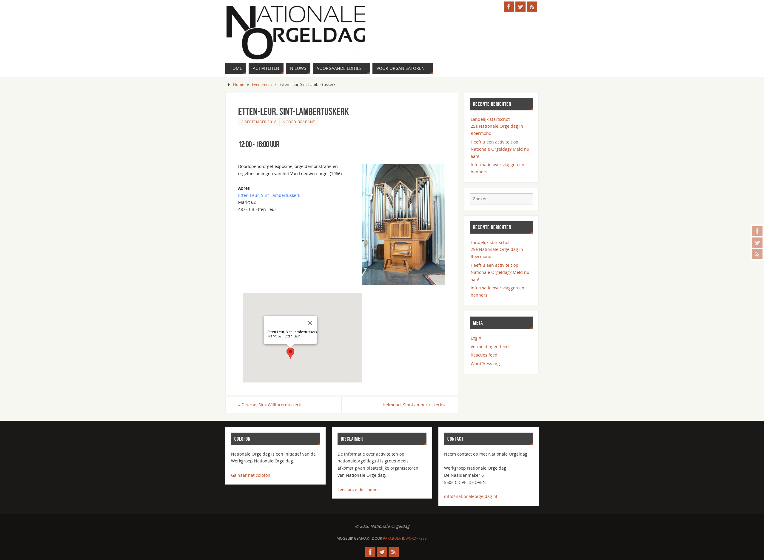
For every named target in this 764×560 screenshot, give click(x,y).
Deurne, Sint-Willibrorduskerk (269, 405)
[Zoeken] (526, 200)
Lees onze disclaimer (358, 489)
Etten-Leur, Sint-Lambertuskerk (269, 195)
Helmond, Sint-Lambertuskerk (414, 405)
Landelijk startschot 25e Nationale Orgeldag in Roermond (497, 126)
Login (476, 338)
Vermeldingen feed (490, 346)
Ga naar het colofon (250, 475)
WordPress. (417, 538)
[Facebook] (757, 231)
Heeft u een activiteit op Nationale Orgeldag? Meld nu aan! (500, 149)
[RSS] (757, 254)
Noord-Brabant (299, 121)
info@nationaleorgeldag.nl (470, 496)
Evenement (262, 84)
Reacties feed (484, 355)
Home (238, 84)
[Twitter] (757, 242)
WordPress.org (485, 363)
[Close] (310, 323)
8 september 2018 (258, 121)
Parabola (392, 538)
